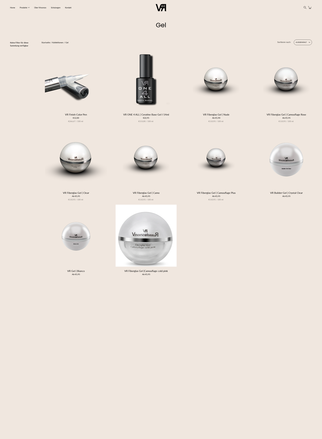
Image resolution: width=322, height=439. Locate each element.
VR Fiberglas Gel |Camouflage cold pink (146, 271)
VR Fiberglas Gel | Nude (216, 114)
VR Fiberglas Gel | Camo (146, 192)
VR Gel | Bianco (76, 271)
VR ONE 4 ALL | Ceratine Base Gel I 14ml (146, 114)
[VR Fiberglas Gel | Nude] (216, 79)
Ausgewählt (301, 42)
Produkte (23, 7)
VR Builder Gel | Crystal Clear (286, 192)
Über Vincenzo (40, 7)
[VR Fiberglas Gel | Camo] (146, 157)
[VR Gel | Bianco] (76, 236)
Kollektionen (57, 42)
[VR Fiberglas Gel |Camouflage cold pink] (146, 236)
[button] (305, 7)
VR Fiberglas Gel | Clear (76, 192)
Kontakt (68, 7)
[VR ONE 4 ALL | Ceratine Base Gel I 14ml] (146, 79)
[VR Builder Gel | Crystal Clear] (286, 157)
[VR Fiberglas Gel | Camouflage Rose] (286, 79)
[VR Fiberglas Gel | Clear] (76, 157)
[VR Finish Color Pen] (76, 79)
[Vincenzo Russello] (161, 7)
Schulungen (55, 7)
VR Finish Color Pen (76, 114)
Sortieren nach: (284, 42)
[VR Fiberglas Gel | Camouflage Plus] (216, 157)
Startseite (46, 42)
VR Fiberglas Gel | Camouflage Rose (286, 114)
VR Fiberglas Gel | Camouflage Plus (216, 192)
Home (12, 7)
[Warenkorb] (310, 8)
